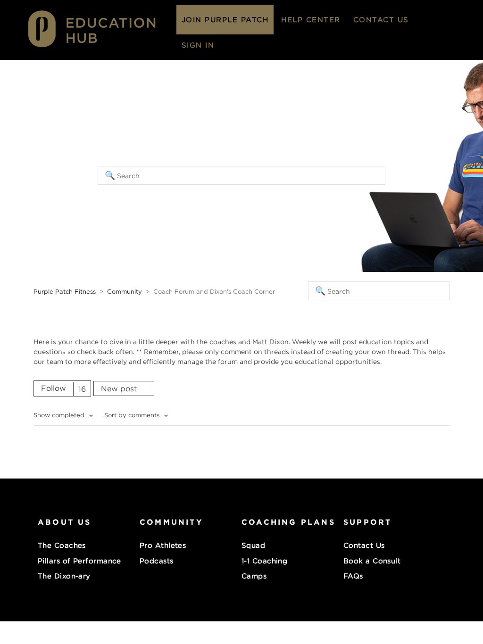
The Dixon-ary (64, 575)
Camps (254, 575)
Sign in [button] (198, 45)
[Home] (100, 48)
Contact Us (381, 19)
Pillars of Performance (79, 560)
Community (124, 291)
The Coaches (62, 545)
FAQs (353, 575)
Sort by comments (132, 415)
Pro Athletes (163, 545)
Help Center (311, 19)
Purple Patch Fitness (64, 291)
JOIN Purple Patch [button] (225, 19)
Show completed (59, 415)
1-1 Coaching (264, 560)
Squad (253, 545)
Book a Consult (371, 560)
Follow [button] (53, 388)
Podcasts (157, 560)
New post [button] (119, 388)
